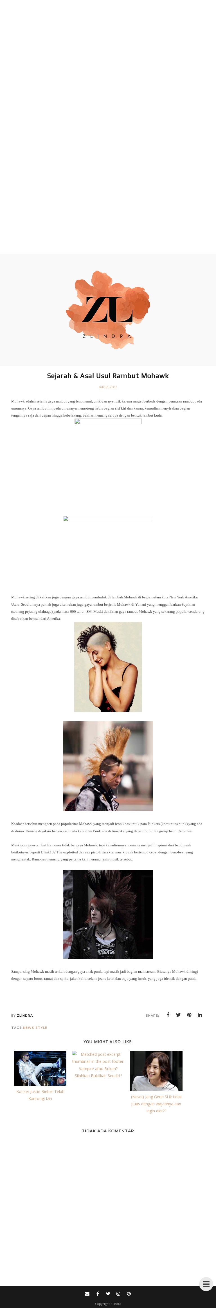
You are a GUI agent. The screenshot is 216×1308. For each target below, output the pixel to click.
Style (41, 1028)
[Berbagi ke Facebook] (167, 1014)
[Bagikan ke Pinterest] (189, 1014)
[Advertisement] (106, 127)
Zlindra (116, 1304)
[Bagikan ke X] (178, 1014)
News (28, 1028)
